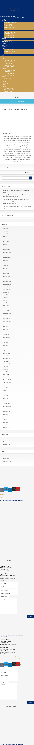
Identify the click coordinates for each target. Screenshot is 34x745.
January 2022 (6, 355)
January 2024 (6, 310)
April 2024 (5, 302)
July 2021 (5, 366)
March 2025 (6, 273)
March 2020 (6, 398)
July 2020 (5, 387)
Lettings (5, 30)
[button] (17, 55)
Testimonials (7, 42)
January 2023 (6, 334)
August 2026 (6, 228)
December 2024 (7, 281)
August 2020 (6, 385)
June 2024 (5, 297)
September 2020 (7, 382)
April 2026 (5, 239)
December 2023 (7, 313)
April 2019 (5, 424)
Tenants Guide (8, 34)
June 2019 (5, 419)
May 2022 (5, 347)
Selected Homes (9, 29)
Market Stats (8, 53)
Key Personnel (8, 40)
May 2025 (5, 268)
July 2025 (5, 263)
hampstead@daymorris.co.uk (8, 570)
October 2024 (6, 286)
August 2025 (6, 260)
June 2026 (5, 233)
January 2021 (6, 377)
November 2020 (7, 379)
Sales (4, 21)
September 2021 (7, 363)
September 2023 (7, 321)
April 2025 (5, 271)
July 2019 (5, 417)
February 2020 (6, 401)
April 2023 (5, 329)
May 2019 (5, 422)
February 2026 (6, 244)
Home (4, 19)
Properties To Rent (9, 32)
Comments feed (7, 461)
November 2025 (7, 252)
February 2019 (6, 427)
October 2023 (6, 318)
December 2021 (7, 358)
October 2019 (6, 411)
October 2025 (6, 255)
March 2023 (6, 332)
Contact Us (6, 45)
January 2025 (6, 278)
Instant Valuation (9, 51)
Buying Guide (8, 24)
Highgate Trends (9, 49)
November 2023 (7, 316)
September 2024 (7, 289)
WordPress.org (6, 464)
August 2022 (6, 342)
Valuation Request (9, 27)
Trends (4, 48)
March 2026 (6, 241)
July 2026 (5, 231)
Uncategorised (6, 444)
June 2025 (5, 265)
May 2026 (5, 236)
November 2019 (7, 409)
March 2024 (6, 305)
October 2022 (6, 340)
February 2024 (6, 308)
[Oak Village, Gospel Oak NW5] (17, 121)
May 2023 (5, 326)
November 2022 (7, 337)
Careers (5, 43)
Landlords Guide (9, 35)
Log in (4, 456)
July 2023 (5, 324)
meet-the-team (7, 439)
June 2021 (5, 369)
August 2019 (6, 414)
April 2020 (5, 395)
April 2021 (5, 371)
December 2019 (7, 406)
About (4, 39)
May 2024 (5, 300)
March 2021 (6, 374)
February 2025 (6, 276)
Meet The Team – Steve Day (9, 203)
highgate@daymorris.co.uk (8, 578)
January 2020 (6, 403)
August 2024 (6, 292)
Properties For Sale (10, 22)
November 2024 (7, 284)
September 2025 (7, 257)
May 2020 (5, 393)
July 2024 (5, 294)
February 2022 (6, 353)
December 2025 (7, 249)
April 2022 (5, 350)
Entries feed (6, 458)
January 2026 (6, 247)
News (4, 46)
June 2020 (5, 390)
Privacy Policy (3, 580)
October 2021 (6, 361)
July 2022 (5, 345)
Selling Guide (8, 25)
